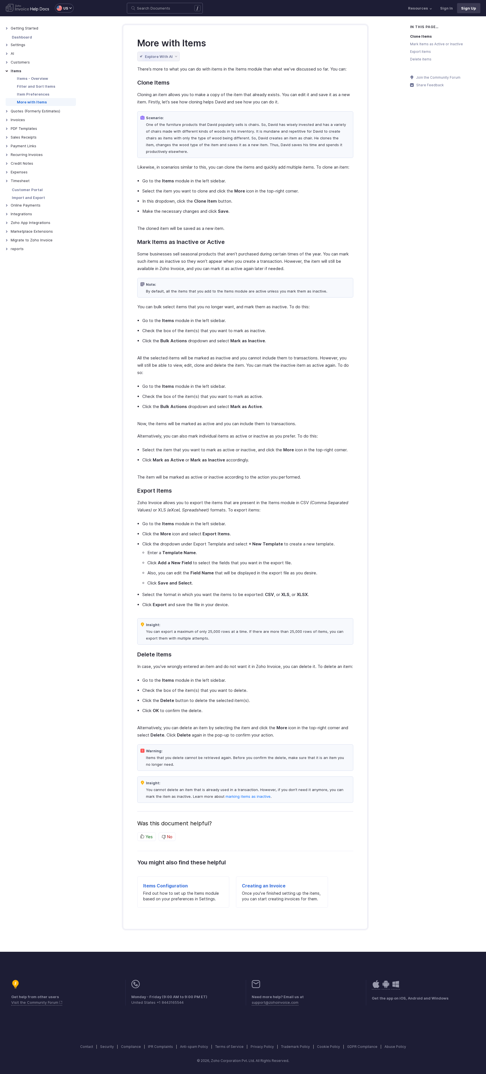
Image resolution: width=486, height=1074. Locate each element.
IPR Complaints (160, 1046)
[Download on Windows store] (396, 987)
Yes (148, 836)
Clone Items (421, 36)
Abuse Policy (395, 1046)
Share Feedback (429, 85)
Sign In (446, 8)
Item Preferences (33, 94)
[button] (61, 8)
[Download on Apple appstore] (386, 987)
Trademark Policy (295, 1046)
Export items (420, 51)
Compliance (131, 1046)
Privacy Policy (262, 1046)
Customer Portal (27, 189)
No (169, 836)
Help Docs (39, 8)
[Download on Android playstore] (376, 987)
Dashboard (22, 37)
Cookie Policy (328, 1046)
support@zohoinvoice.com (275, 1002)
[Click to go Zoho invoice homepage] (17, 8)
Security (107, 1046)
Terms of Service (229, 1046)
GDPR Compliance (362, 1046)
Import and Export (28, 197)
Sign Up (468, 8)
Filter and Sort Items (36, 86)
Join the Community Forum (437, 77)
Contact (86, 1046)
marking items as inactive (248, 796)
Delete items (420, 59)
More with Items (32, 102)
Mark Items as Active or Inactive (436, 44)
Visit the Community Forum (35, 1002)
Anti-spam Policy (194, 1046)
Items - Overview (32, 78)
